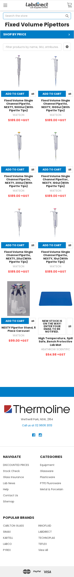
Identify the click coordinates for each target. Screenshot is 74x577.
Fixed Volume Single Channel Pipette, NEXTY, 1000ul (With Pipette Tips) (55, 105)
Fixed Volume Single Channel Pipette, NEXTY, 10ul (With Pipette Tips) (55, 257)
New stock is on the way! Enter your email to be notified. (52, 326)
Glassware (47, 471)
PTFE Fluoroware (50, 483)
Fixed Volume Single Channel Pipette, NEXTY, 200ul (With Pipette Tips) (18, 181)
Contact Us (10, 495)
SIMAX (7, 532)
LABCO (7, 544)
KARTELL (8, 538)
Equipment (47, 465)
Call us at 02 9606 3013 (37, 425)
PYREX (7, 550)
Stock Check (11, 471)
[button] (67, 47)
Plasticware (47, 477)
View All (43, 550)
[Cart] (69, 5)
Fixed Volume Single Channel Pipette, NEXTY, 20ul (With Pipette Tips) (18, 257)
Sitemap (8, 501)
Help (6, 489)
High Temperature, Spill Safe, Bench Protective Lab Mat (55, 341)
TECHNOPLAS (46, 538)
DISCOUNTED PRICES (16, 465)
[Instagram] (40, 435)
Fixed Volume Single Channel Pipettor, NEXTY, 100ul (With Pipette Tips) (55, 181)
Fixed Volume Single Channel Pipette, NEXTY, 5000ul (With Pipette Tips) (18, 105)
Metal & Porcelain (51, 489)
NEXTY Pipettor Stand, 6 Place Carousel (19, 329)
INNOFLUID (44, 526)
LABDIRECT (45, 532)
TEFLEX (42, 544)
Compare (33, 94)
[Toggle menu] (5, 5)
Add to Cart (15, 94)
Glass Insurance (13, 477)
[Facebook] (34, 435)
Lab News (9, 483)
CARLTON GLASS (13, 526)
